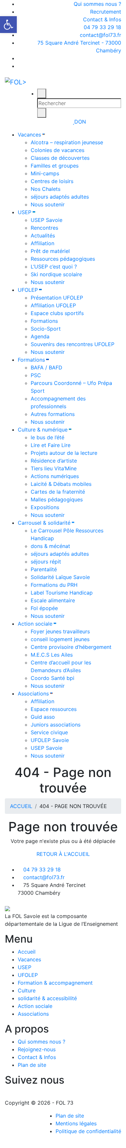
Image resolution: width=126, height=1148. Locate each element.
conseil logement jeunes (60, 639)
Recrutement (105, 11)
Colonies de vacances (57, 150)
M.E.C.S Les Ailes (52, 654)
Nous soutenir (48, 204)
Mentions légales (76, 1123)
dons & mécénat (50, 546)
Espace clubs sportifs (57, 313)
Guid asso (43, 717)
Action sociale (35, 623)
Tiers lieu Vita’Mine (54, 468)
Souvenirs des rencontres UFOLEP (72, 344)
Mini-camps (45, 173)
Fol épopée (44, 608)
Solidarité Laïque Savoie (60, 577)
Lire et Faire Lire (50, 445)
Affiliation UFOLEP (53, 305)
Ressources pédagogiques (63, 259)
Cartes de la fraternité (58, 491)
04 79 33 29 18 (101, 27)
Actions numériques (55, 476)
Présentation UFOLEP (57, 297)
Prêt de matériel (50, 251)
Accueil (27, 951)
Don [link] (80, 121)
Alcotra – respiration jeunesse (67, 142)
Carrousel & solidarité (44, 522)
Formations (44, 321)
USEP (24, 212)
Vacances (29, 134)
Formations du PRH (54, 585)
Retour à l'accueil (63, 854)
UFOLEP (28, 290)
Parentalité (44, 569)
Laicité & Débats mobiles (61, 484)
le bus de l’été (47, 437)
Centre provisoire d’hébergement (71, 647)
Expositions (45, 507)
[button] (8, 24)
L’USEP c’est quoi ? (54, 266)
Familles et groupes (55, 165)
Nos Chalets (45, 189)
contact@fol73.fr (99, 35)
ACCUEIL (21, 806)
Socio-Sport (46, 328)
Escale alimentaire (53, 600)
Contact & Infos (102, 19)
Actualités (43, 235)
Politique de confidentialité (88, 1131)
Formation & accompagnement (55, 982)
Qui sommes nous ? (97, 4)
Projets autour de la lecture (64, 453)
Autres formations (53, 414)
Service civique (49, 732)
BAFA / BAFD (46, 367)
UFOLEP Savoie (50, 740)
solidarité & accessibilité (47, 998)
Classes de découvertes (60, 158)
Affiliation (42, 243)
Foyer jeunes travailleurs (60, 631)
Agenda (40, 336)
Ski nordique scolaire (56, 274)
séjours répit (46, 561)
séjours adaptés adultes (60, 196)
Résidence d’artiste (54, 460)
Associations (33, 693)
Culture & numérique (43, 429)
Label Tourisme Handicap (62, 592)
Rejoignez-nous (37, 1049)
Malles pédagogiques (57, 499)
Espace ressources (54, 709)
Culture (27, 990)
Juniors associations (55, 724)
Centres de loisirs (52, 181)
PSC (36, 375)
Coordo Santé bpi (52, 678)
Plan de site (32, 1065)
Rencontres (44, 227)
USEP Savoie (46, 220)
